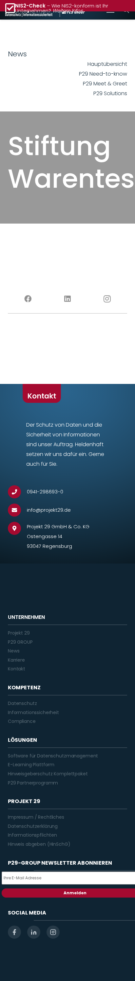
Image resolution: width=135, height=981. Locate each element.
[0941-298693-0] (17, 491)
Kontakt (16, 669)
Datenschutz (22, 703)
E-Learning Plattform (31, 764)
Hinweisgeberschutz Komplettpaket (48, 773)
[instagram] (53, 932)
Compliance (22, 721)
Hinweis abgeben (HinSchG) (39, 844)
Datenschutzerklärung (33, 826)
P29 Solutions (110, 93)
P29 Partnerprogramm (33, 783)
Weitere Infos (67, 10)
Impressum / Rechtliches (36, 817)
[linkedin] (33, 932)
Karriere (16, 660)
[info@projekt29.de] (17, 510)
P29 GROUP (20, 642)
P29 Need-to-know (103, 74)
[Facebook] (28, 299)
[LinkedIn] (67, 299)
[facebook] (14, 932)
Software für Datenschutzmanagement (53, 756)
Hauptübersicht (107, 64)
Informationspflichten (32, 835)
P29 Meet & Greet (105, 83)
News (13, 651)
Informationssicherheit (33, 712)
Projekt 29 (19, 633)
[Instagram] (107, 299)
